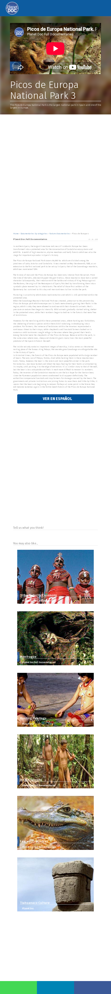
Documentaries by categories (34, 233)
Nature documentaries (60, 233)
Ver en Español (57, 398)
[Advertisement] (55, 172)
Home (16, 233)
